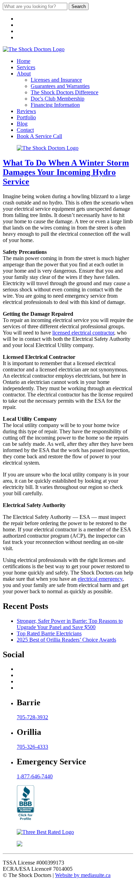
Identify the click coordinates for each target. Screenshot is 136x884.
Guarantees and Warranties (60, 86)
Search (78, 6)
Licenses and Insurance (56, 80)
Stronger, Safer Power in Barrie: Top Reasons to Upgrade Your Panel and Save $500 (70, 624)
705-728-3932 (32, 717)
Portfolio (26, 117)
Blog (22, 124)
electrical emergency (100, 579)
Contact (25, 130)
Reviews (26, 111)
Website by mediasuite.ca (83, 875)
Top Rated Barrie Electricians (49, 633)
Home (23, 61)
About (24, 74)
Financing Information (55, 105)
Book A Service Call (39, 136)
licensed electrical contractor (83, 333)
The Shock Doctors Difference (64, 92)
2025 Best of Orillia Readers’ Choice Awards (66, 640)
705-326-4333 (32, 747)
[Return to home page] (34, 49)
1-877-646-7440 (35, 776)
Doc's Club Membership (57, 99)
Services (26, 67)
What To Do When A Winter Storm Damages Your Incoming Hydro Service (66, 172)
